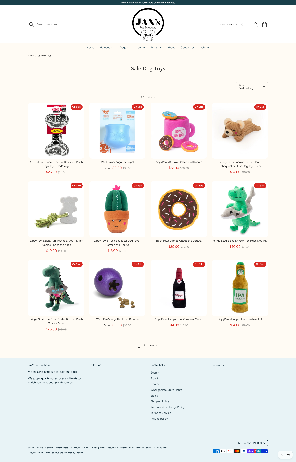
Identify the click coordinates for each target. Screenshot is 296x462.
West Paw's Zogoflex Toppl (117, 162)
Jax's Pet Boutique (54, 453)
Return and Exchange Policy (168, 407)
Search (155, 372)
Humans (105, 47)
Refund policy (159, 418)
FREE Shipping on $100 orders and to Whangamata (148, 2)
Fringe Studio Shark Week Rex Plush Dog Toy (240, 240)
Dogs (123, 47)
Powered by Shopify (73, 453)
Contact (156, 384)
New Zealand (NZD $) (231, 24)
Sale (203, 47)
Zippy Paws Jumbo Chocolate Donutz (179, 240)
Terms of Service (161, 412)
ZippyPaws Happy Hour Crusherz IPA (239, 319)
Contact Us (187, 47)
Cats (139, 47)
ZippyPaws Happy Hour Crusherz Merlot (178, 319)
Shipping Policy (160, 401)
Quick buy (56, 153)
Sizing (154, 395)
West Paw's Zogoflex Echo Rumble (117, 319)
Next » (153, 345)
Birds (154, 47)
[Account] (255, 24)
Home (90, 47)
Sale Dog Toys (44, 56)
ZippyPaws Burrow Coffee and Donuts (178, 162)
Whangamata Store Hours (166, 390)
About (171, 47)
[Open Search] (31, 24)
